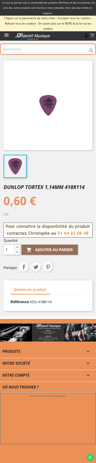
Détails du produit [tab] (30, 289)
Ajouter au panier (49, 250)
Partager (23, 267)
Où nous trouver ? (20, 387)
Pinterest (48, 267)
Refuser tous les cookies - (21, 23)
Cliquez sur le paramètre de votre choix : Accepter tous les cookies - (48, 18)
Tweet (36, 267)
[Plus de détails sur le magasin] (48, 334)
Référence (19, 301)
